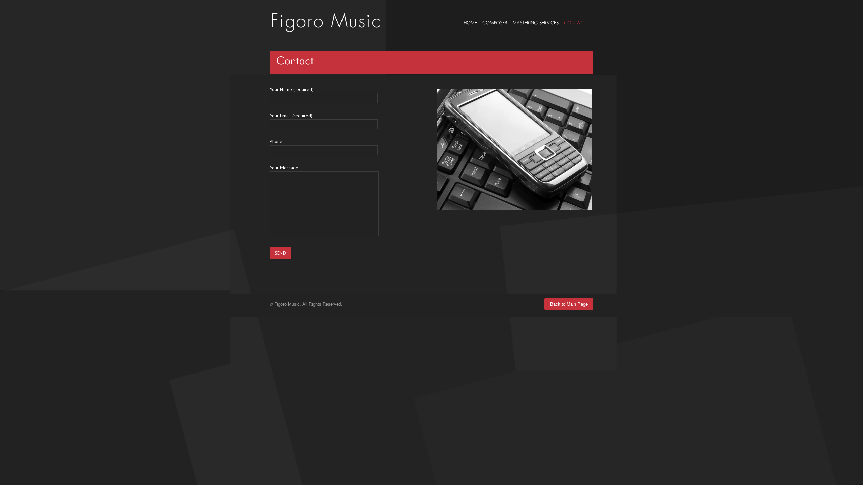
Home (470, 23)
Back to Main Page (569, 304)
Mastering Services (536, 23)
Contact (575, 23)
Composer (494, 23)
